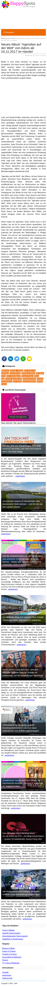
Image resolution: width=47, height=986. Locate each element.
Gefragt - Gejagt (16, 371)
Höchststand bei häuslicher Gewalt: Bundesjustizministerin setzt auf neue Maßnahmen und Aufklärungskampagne (21, 728)
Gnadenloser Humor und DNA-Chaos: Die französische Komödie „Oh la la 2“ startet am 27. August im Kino (23, 783)
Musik (13, 38)
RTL (44, 455)
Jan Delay (17, 381)
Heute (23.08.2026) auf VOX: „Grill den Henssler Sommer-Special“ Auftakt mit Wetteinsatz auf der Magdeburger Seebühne (23, 673)
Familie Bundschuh (13, 379)
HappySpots (6, 38)
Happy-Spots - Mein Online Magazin (18, 4)
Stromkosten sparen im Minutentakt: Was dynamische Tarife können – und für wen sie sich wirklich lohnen (23, 504)
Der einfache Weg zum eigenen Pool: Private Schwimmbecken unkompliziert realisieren (23, 618)
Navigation (8, 32)
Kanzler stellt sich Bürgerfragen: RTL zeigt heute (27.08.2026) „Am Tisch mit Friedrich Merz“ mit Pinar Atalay (22, 449)
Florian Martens (29, 381)
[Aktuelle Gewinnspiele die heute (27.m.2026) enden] (18, 421)
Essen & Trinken (9, 951)
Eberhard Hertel (29, 379)
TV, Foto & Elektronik (10, 963)
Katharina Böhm (28, 373)
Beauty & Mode (8, 948)
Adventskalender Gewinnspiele (15, 936)
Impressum (6, 975)
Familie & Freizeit (9, 954)
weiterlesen (20, 476)
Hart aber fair (15, 373)
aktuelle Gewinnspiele (11, 933)
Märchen (5, 371)
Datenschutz (7, 978)
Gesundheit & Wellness (11, 957)
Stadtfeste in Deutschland (12, 939)
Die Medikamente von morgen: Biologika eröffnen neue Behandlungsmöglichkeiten (21, 893)
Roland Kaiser (27, 376)
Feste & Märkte (8, 930)
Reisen (5, 960)
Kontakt (5, 972)
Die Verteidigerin (13, 376)
